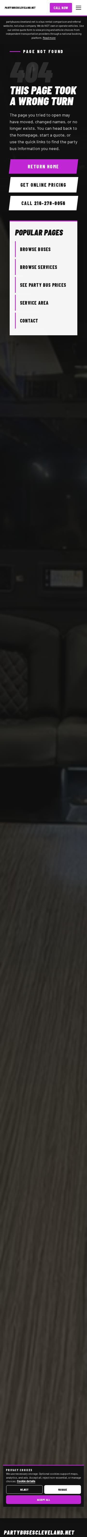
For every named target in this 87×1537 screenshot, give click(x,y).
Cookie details (26, 1481)
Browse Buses (35, 249)
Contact (29, 320)
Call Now (61, 8)
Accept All (43, 1499)
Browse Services (38, 267)
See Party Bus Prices (43, 285)
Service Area (34, 303)
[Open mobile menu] (78, 8)
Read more (49, 37)
